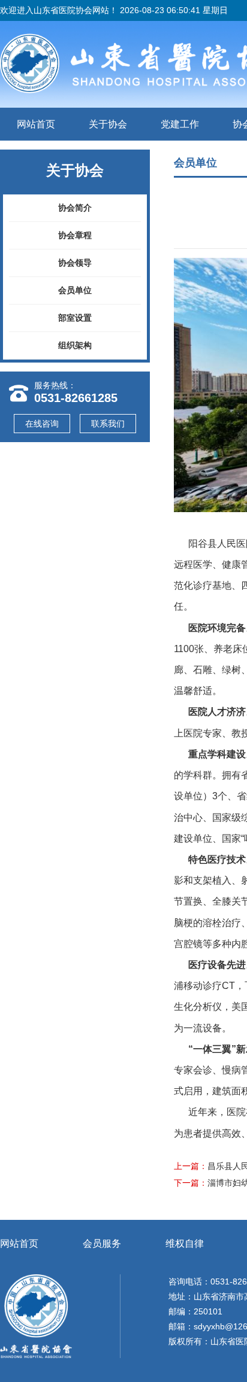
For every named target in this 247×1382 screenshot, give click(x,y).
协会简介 (75, 207)
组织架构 (75, 345)
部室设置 (75, 317)
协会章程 (75, 235)
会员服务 (102, 1243)
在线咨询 (42, 423)
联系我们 (108, 423)
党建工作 (180, 124)
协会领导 (75, 262)
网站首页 (36, 124)
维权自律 (184, 1243)
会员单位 (75, 290)
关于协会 (108, 124)
